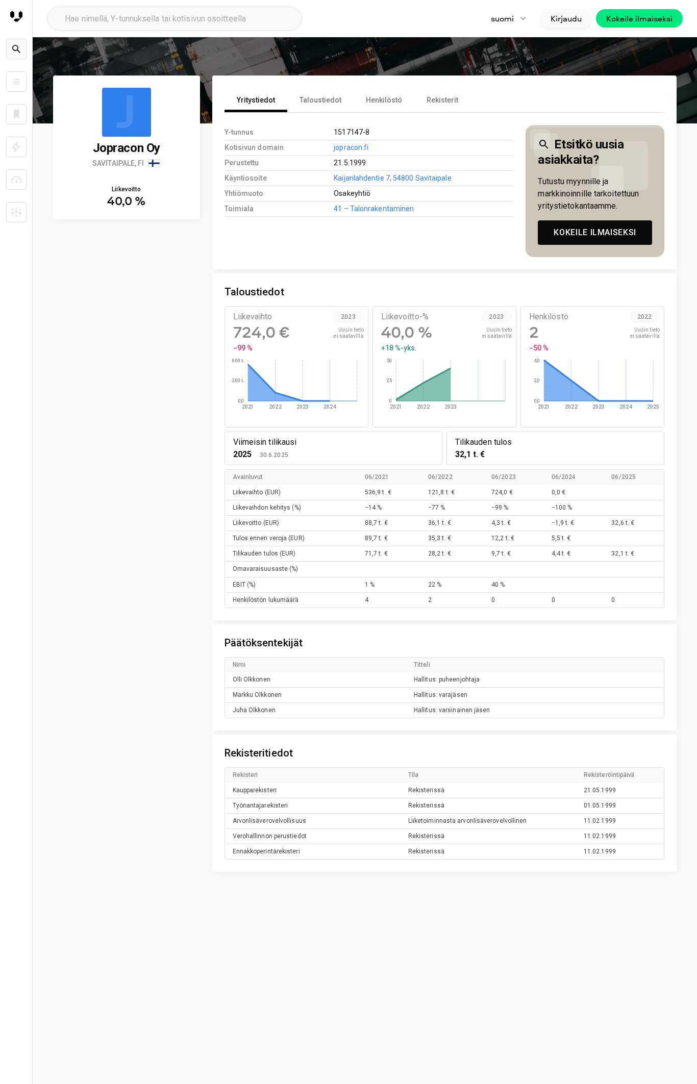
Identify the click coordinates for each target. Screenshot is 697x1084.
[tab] (256, 100)
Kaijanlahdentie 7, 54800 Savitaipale (392, 178)
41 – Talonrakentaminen (374, 209)
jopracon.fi (351, 147)
